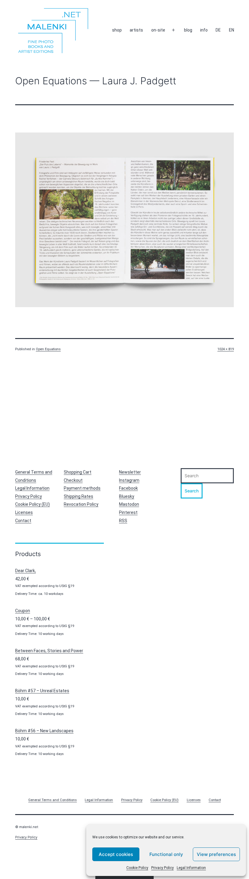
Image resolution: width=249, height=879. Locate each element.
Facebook (128, 488)
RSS (123, 520)
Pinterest (128, 512)
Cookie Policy (137, 868)
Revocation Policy (81, 504)
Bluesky (126, 496)
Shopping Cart (77, 472)
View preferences (216, 854)
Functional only (166, 854)
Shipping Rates (78, 496)
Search (192, 490)
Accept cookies (116, 854)
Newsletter (130, 472)
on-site (158, 30)
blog (188, 30)
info (204, 30)
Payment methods (82, 488)
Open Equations (48, 349)
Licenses (24, 512)
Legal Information (191, 868)
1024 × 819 (225, 349)
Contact (23, 520)
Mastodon (129, 504)
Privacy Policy (162, 868)
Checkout (73, 480)
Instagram (129, 480)
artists (136, 30)
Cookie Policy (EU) (32, 504)
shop (117, 30)
